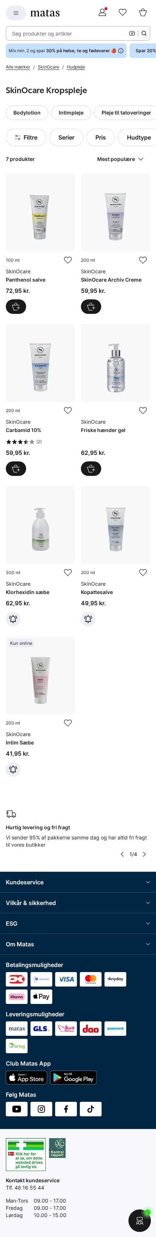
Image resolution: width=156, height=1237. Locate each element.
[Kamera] (132, 33)
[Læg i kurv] (16, 306)
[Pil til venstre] (122, 854)
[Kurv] (143, 13)
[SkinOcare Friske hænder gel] (115, 400)
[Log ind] (102, 13)
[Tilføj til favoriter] (68, 260)
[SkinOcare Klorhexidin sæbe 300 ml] (40, 556)
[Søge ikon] (144, 33)
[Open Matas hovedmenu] (16, 13)
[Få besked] (13, 619)
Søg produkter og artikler (42, 33)
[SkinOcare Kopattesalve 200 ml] (115, 556)
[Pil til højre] (144, 854)
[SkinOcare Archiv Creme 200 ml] (115, 244)
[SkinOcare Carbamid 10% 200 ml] (40, 400)
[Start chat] (139, 1220)
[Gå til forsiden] (44, 13)
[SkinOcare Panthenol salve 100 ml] (40, 244)
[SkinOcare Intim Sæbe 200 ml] (40, 706)
